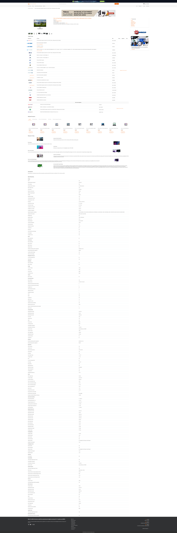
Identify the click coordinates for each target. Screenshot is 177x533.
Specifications (133, 25)
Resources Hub (73, 520)
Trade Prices (132, 21)
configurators (73, 522)
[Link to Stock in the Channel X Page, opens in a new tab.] (32, 524)
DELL (56, 19)
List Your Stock (73, 527)
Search (117, 3)
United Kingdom (146, 528)
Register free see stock (123, 70)
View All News (133, 49)
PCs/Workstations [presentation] (34, 119)
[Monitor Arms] (88, 13)
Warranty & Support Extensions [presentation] (57, 119)
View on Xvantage (39, 44)
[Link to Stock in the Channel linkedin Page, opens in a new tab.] (28, 524)
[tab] (29, 119)
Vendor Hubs (73, 521)
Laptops (30, 130)
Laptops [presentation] (30, 119)
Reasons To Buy (133, 23)
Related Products (133, 22)
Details (132, 20)
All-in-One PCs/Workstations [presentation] (42, 119)
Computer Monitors (30, 8)
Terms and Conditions (74, 525)
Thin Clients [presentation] (49, 119)
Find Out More (102, 1)
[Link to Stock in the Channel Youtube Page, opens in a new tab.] (30, 524)
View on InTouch (39, 50)
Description (132, 24)
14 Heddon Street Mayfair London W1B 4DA (143, 525)
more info (31, 132)
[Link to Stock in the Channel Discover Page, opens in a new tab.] (34, 524)
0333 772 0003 (147, 520)
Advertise (72, 526)
